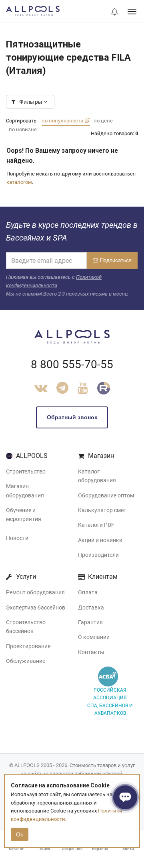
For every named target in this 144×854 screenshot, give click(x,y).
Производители (98, 555)
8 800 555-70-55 (72, 364)
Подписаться (116, 260)
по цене (103, 121)
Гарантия (90, 622)
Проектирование (28, 646)
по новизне (23, 129)
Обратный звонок (72, 417)
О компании (94, 637)
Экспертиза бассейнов (35, 607)
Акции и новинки (100, 540)
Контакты (91, 652)
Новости (17, 538)
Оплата (88, 592)
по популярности (63, 121)
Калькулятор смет (102, 510)
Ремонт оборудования (35, 592)
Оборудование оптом (106, 495)
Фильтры (31, 102)
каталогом (19, 182)
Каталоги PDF (96, 525)
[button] (114, 12)
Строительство (26, 471)
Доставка (91, 607)
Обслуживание (25, 661)
